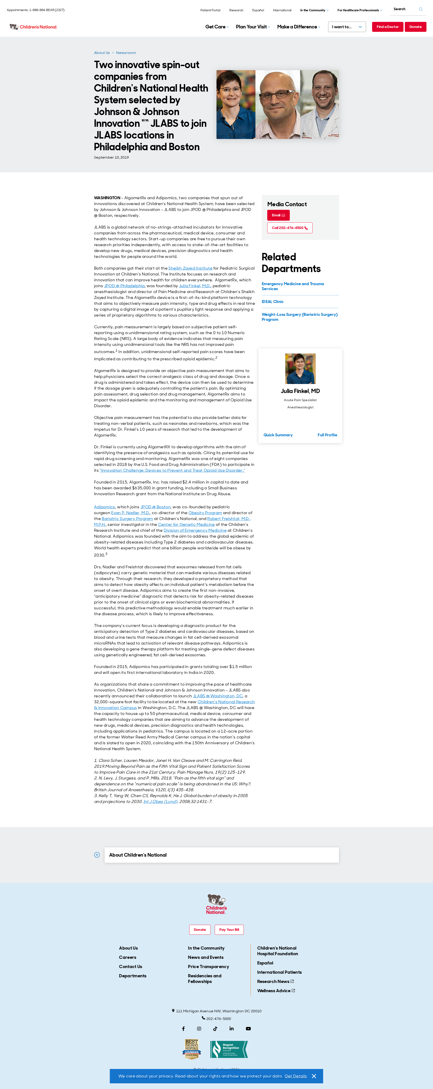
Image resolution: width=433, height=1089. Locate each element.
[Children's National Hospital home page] (34, 27)
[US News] (191, 1049)
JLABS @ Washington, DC (218, 696)
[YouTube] (248, 1029)
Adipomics (104, 507)
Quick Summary (278, 435)
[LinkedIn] (232, 1029)
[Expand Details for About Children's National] (97, 855)
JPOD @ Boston (155, 507)
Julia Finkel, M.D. (195, 286)
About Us (102, 52)
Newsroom (126, 52)
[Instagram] (199, 1029)
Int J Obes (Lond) (160, 801)
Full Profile (327, 435)
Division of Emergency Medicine (195, 530)
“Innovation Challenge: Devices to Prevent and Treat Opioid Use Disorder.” (172, 470)
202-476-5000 (218, 1018)
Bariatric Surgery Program (127, 518)
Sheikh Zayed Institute (190, 268)
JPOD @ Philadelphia (124, 286)
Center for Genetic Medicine (186, 524)
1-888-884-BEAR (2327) (46, 10)
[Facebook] (183, 1029)
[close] (313, 1076)
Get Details (296, 1076)
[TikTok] (215, 1029)
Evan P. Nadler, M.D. (130, 513)
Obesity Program (205, 513)
